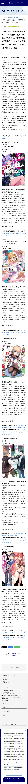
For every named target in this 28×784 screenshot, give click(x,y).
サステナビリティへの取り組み (7, 693)
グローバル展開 (4, 700)
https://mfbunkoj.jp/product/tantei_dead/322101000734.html (13, 540)
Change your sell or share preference (11, 770)
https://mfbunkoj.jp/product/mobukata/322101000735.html (13, 332)
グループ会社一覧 (5, 682)
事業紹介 (3, 707)
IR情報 (3, 715)
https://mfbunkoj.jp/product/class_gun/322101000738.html (13, 233)
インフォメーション (5, 17)
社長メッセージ (4, 677)
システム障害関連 (5, 702)
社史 (2, 684)
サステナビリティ (5, 711)
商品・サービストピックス (16, 17)
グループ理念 (4, 679)
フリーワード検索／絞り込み (14, 667)
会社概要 (3, 681)
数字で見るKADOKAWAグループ (7, 692)
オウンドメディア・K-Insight (7, 690)
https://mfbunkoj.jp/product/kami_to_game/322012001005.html (13, 432)
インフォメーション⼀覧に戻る (14, 655)
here (20, 744)
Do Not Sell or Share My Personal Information (13, 766)
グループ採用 (4, 703)
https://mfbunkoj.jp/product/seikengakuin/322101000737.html (13, 637)
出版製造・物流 (4, 698)
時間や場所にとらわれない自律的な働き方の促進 (11, 695)
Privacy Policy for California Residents (14, 775)
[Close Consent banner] (25, 730)
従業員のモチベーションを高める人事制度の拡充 (11, 697)
